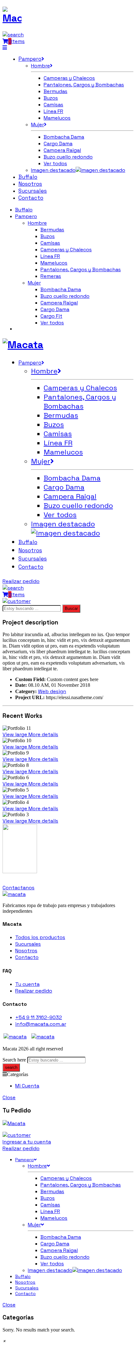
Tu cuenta (27, 984)
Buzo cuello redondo (65, 296)
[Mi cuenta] (17, 601)
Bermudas (52, 229)
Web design (52, 691)
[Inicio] (14, 894)
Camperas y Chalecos (66, 249)
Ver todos (52, 322)
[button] (4, 1341)
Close (9, 1097)
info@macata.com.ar (40, 1024)
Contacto (27, 957)
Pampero (26, 216)
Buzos (47, 236)
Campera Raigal (59, 302)
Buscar (71, 608)
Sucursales (28, 944)
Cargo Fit (51, 316)
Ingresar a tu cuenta (27, 1141)
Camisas (50, 243)
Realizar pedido (21, 581)
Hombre (37, 223)
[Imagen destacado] (100, 170)
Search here (14, 1059)
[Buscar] (13, 34)
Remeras (50, 276)
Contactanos (18, 887)
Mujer (34, 282)
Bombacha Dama (60, 289)
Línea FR (50, 256)
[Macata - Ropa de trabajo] (12, 18)
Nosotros (26, 950)
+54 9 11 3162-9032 (38, 1017)
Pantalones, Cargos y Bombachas (80, 269)
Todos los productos (40, 937)
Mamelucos (53, 263)
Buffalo (24, 209)
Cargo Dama (54, 309)
